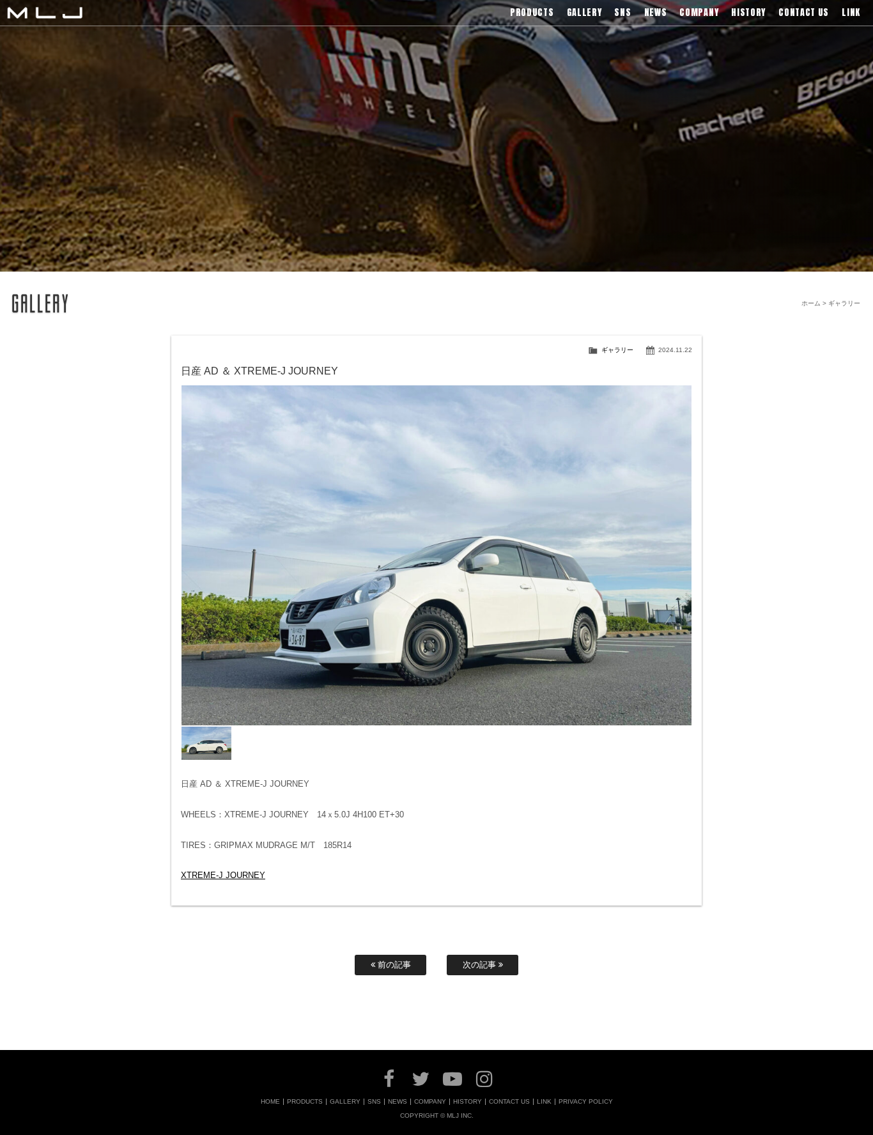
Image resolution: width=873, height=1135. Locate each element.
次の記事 (480, 964)
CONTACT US (509, 1102)
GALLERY (345, 1102)
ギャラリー (617, 349)
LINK (544, 1102)
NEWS (397, 1102)
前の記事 (393, 964)
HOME (270, 1102)
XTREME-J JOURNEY (223, 875)
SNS (374, 1102)
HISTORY (467, 1102)
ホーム (811, 303)
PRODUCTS (305, 1102)
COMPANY (430, 1102)
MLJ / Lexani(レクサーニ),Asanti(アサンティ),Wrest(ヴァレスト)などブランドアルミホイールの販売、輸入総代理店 (44, 13)
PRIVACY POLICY (586, 1102)
